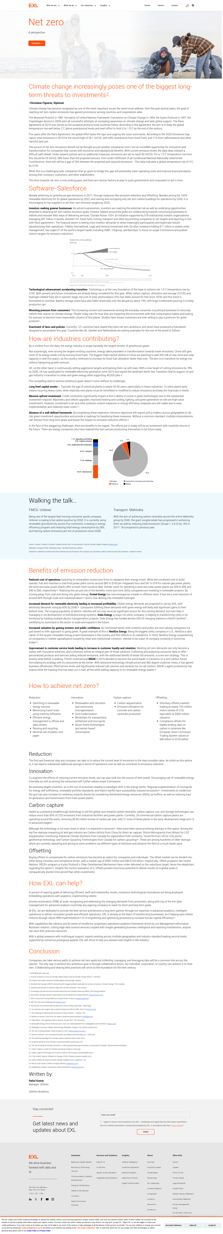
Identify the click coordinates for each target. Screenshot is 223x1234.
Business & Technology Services (80, 1169)
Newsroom (151, 1204)
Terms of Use (178, 1172)
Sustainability (152, 1172)
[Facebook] (41, 1199)
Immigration (152, 1194)
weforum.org (60, 1002)
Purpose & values (154, 1167)
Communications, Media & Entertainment (81, 1178)
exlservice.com (72, 1063)
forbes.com (113, 544)
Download (35, 43)
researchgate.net (82, 998)
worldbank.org (87, 1016)
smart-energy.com (96, 995)
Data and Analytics (129, 1172)
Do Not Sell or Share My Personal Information (182, 1215)
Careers (161, 5)
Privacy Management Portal (181, 1206)
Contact (174, 5)
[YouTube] (47, 1199)
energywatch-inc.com (77, 1031)
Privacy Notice (176, 1125)
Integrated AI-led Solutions (107, 1178)
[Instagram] (52, 1199)
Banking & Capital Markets (81, 1162)
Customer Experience (130, 1167)
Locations (151, 1199)
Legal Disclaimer (179, 1183)
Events (147, 5)
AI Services (101, 1167)
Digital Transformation (130, 1183)
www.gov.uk (91, 1009)
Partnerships (152, 1178)
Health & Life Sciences (80, 1190)
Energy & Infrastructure (80, 1185)
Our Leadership (153, 1183)
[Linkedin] (30, 1199)
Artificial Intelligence (129, 1162)
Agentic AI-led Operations (106, 1172)
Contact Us (151, 1209)
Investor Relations (154, 1188)
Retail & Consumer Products (78, 1203)
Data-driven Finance (130, 1178)
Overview (150, 1162)
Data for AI (101, 1162)
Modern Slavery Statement (183, 1194)
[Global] (191, 5)
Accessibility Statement (182, 1199)
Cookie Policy (178, 1188)
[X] (36, 1199)
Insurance (75, 1196)
